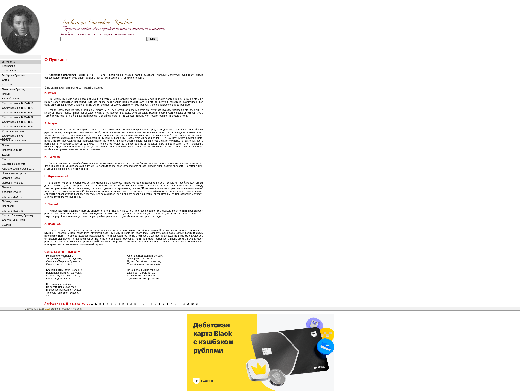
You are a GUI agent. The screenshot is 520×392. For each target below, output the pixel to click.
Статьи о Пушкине (12, 210)
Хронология (9, 70)
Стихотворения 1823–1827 (18, 112)
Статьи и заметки (12, 196)
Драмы (6, 154)
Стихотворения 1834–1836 (18, 126)
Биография (8, 66)
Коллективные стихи (14, 140)
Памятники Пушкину (14, 89)
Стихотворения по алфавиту (12, 137)
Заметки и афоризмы (14, 164)
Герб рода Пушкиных (14, 75)
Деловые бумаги (11, 192)
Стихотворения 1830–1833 (18, 122)
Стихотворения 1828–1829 (18, 117)
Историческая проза (14, 173)
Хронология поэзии (13, 131)
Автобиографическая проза (18, 168)
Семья (6, 80)
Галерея (7, 84)
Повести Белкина (12, 150)
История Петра (11, 178)
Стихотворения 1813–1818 (18, 103)
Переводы (8, 206)
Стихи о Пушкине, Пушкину (18, 215)
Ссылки (6, 224)
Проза (5, 145)
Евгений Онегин (11, 98)
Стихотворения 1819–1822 (18, 108)
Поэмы (6, 94)
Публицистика (10, 201)
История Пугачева (12, 182)
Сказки (6, 159)
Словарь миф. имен (13, 220)
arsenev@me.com (72, 308)
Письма (6, 187)
